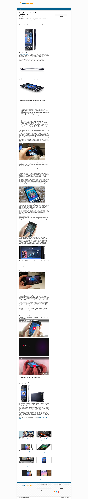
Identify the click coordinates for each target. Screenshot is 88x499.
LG (37, 450)
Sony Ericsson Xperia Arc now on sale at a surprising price (43, 465)
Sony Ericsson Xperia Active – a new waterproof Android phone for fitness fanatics (44, 439)
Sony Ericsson (22, 437)
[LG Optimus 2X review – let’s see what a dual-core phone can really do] (44, 446)
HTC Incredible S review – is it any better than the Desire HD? (26, 479)
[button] (68, 9)
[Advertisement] (52, 4)
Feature (21, 450)
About (38, 486)
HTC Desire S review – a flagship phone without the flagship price (26, 452)
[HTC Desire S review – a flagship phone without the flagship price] (26, 446)
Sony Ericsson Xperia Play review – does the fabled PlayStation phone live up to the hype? (26, 466)
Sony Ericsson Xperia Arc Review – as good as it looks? (32, 14)
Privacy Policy (39, 490)
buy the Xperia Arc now (44, 96)
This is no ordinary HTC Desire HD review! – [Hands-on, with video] (44, 479)
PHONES (26, 9)
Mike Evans (21, 480)
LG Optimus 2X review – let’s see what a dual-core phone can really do (44, 452)
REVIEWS (62, 497)
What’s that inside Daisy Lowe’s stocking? (25, 439)
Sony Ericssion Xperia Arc (25, 54)
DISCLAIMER (67, 497)
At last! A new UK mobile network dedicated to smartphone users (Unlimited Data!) (25, 423)
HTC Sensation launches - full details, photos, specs (44, 423)
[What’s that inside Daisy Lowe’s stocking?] (26, 433)
